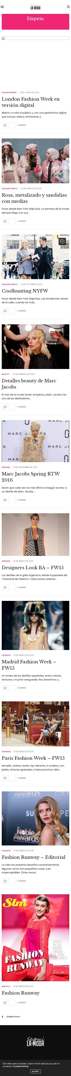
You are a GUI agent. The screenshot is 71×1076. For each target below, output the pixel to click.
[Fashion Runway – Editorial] (35, 818)
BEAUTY (5, 374)
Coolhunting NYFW (25, 291)
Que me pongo (9, 188)
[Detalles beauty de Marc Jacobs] (35, 346)
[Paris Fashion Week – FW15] (35, 723)
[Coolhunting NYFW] (35, 256)
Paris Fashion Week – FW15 (33, 758)
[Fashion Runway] (35, 937)
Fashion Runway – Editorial (33, 857)
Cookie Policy (21, 1066)
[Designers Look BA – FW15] (35, 534)
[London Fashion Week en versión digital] (35, 61)
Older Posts (13, 1016)
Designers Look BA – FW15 (33, 567)
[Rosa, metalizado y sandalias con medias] (35, 160)
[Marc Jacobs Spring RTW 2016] (35, 441)
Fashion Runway (21, 993)
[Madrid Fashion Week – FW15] (35, 625)
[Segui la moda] (35, 6)
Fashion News (9, 92)
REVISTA (6, 986)
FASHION (6, 655)
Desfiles (6, 467)
